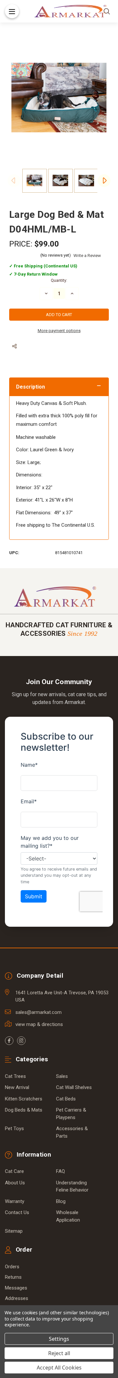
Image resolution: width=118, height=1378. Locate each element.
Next (104, 180)
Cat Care (14, 1171)
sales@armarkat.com (38, 1012)
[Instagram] (21, 1040)
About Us (15, 1183)
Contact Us (17, 1212)
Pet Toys (14, 1128)
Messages (16, 1288)
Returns (13, 1277)
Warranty (14, 1201)
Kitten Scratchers (23, 1099)
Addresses (16, 1298)
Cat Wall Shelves (74, 1087)
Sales (62, 1076)
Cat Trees (15, 1076)
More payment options (59, 330)
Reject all (59, 1353)
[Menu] (12, 11)
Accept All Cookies (59, 1367)
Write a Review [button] (87, 255)
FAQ (60, 1171)
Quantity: (59, 280)
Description (30, 387)
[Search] (106, 11)
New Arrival (17, 1087)
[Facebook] (9, 1040)
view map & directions (39, 1024)
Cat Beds (66, 1099)
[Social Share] (14, 346)
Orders (12, 1267)
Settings (59, 1338)
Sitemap (14, 1231)
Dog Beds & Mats (23, 1110)
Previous (14, 180)
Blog (61, 1201)
